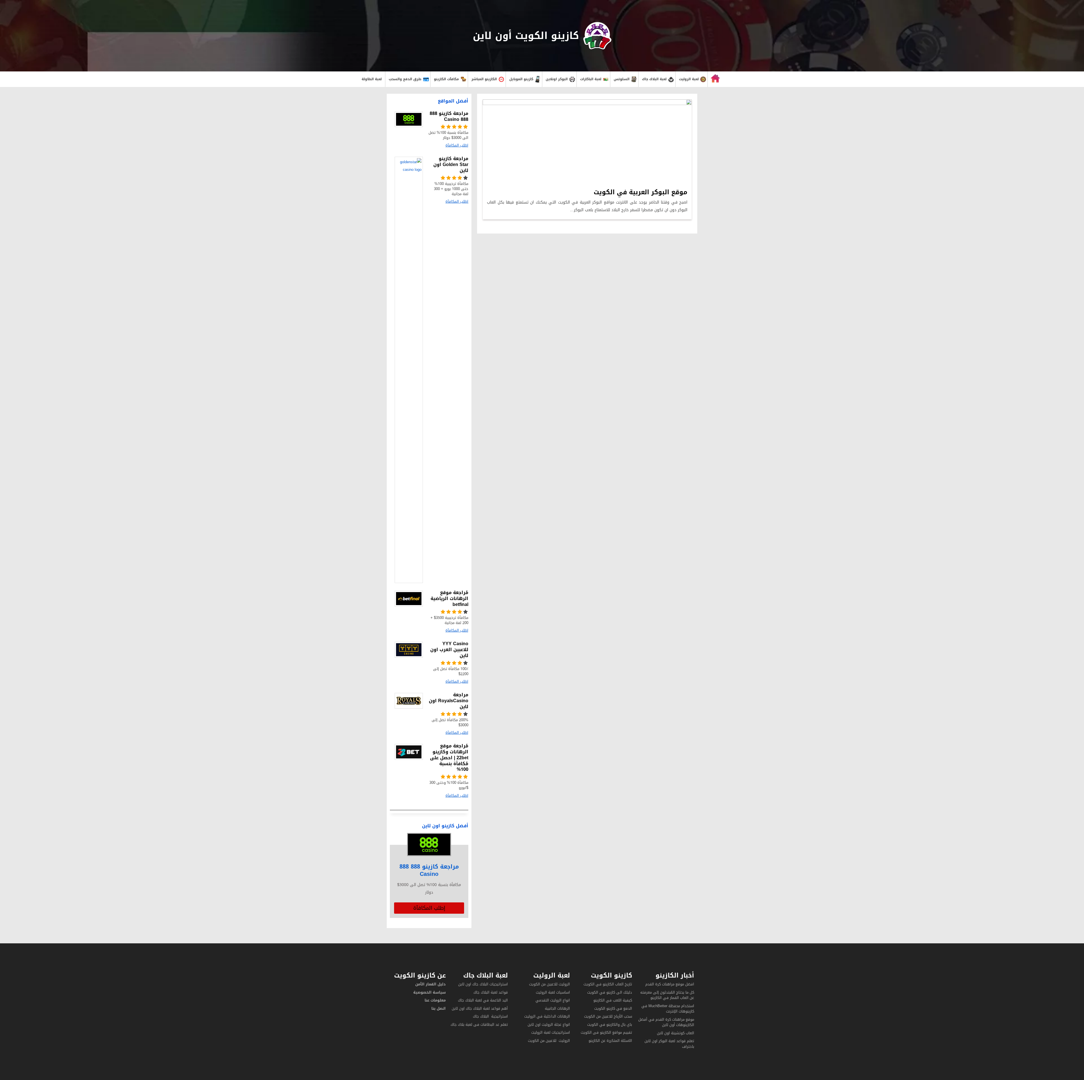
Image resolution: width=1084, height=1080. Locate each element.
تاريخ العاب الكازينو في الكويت (607, 984)
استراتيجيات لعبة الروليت (550, 1032)
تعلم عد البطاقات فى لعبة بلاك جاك (479, 1024)
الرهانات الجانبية (557, 1008)
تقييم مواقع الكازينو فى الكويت (606, 1032)
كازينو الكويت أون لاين (526, 36)
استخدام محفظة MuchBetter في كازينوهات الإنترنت (667, 1008)
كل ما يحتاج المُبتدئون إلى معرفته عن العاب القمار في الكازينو (667, 995)
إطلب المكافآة (429, 908)
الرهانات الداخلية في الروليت (546, 1016)
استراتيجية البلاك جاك (490, 1016)
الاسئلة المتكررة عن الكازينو (609, 1040)
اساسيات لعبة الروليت (553, 992)
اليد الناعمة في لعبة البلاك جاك (483, 1000)
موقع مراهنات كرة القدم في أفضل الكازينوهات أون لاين (666, 1022)
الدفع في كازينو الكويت (613, 1008)
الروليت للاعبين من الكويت (549, 984)
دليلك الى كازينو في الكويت (609, 992)
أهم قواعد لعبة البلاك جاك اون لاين (480, 1008)
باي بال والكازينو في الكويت (609, 1024)
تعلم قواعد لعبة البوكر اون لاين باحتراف (669, 1043)
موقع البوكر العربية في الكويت (640, 192)
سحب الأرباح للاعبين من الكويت (608, 1016)
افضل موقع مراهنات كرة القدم (669, 984)
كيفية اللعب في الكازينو (612, 1000)
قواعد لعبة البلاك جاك (490, 992)
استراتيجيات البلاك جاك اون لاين (483, 984)
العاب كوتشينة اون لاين (675, 1033)
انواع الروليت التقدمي (553, 1000)
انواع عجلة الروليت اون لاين (549, 1024)
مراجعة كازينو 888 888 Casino (429, 870)
